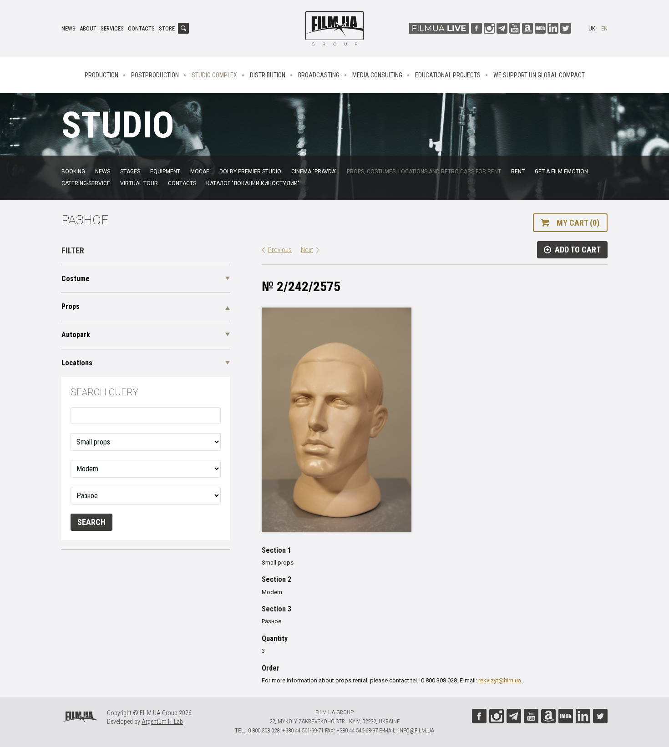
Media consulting (377, 75)
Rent (518, 171)
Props (70, 306)
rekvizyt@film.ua (499, 680)
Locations (76, 362)
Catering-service (85, 183)
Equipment (165, 171)
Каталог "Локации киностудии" (252, 183)
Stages (130, 171)
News (68, 28)
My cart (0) (578, 222)
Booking (73, 171)
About (88, 28)
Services (112, 28)
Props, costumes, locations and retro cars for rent (424, 171)
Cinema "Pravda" (314, 171)
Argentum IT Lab (162, 721)
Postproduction (155, 75)
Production (101, 75)
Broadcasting (319, 75)
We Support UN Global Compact (539, 75)
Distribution (267, 75)
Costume (75, 278)
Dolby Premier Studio (250, 171)
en (604, 28)
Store (167, 28)
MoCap (199, 171)
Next (307, 250)
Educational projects (448, 75)
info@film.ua (416, 730)
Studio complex (214, 75)
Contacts (141, 28)
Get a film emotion (561, 171)
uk (591, 28)
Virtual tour (139, 183)
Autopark (75, 334)
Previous (280, 250)
